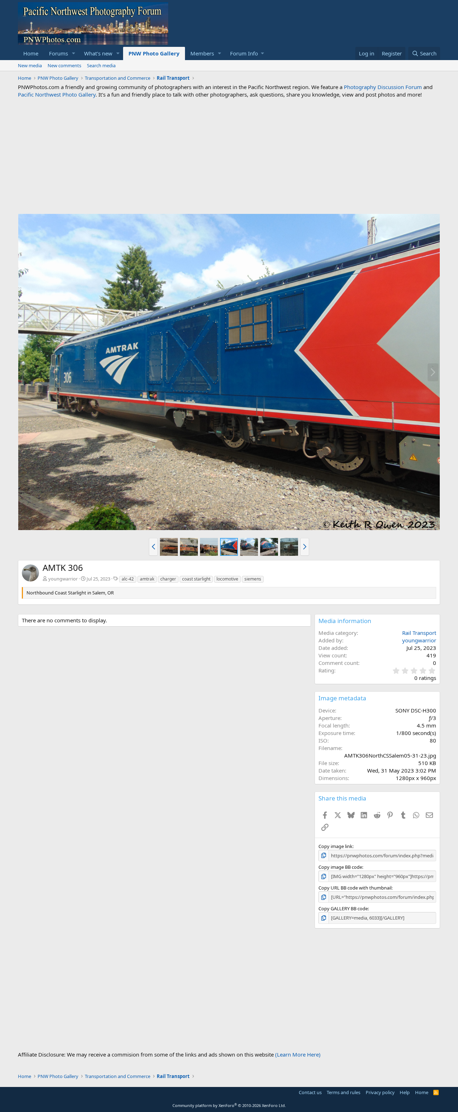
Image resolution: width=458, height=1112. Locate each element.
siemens (252, 579)
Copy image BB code (340, 867)
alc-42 (128, 579)
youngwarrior (63, 578)
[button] (74, 53)
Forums (58, 53)
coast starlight (196, 579)
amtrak (147, 579)
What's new (98, 53)
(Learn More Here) (298, 1054)
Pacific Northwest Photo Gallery (57, 94)
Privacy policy (380, 1092)
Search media (101, 65)
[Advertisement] (229, 156)
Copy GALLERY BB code (343, 908)
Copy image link (335, 846)
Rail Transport (419, 632)
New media (30, 65)
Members (202, 53)
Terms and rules (343, 1092)
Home (30, 53)
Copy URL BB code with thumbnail (354, 888)
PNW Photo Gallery (154, 53)
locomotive (227, 579)
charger (168, 579)
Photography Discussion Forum (383, 86)
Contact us (310, 1092)
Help (405, 1092)
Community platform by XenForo (229, 1105)
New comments (64, 65)
